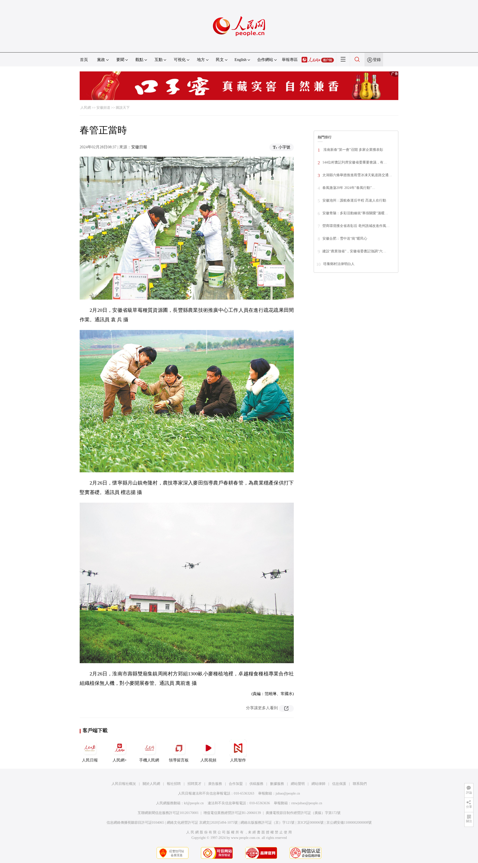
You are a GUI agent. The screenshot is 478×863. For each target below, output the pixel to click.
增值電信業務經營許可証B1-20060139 (232, 813)
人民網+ (120, 760)
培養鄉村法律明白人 (339, 264)
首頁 (84, 59)
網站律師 (318, 784)
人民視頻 (208, 760)
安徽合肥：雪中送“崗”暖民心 (344, 238)
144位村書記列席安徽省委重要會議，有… (354, 162)
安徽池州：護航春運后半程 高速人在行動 (354, 200)
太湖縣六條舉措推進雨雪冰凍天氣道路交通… (357, 175)
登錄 (377, 59)
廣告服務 (215, 784)
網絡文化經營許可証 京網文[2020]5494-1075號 (202, 822)
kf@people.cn (194, 803)
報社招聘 (174, 784)
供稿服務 (256, 784)
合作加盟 (236, 784)
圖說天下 (123, 107)
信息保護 (339, 784)
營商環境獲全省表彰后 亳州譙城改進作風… (356, 226)
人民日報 (90, 760)
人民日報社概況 (124, 784)
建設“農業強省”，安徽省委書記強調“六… (354, 251)
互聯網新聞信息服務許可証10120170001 (168, 813)
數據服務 (277, 784)
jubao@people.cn (288, 793)
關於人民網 (151, 784)
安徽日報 (139, 147)
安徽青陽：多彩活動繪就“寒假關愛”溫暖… (355, 213)
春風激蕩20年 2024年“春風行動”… (348, 188)
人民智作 (238, 760)
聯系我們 (360, 784)
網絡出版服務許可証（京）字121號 (267, 822)
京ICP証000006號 (310, 822)
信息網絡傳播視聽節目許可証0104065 (135, 822)
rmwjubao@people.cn (306, 803)
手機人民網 (149, 760)
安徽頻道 (103, 107)
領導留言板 (179, 760)
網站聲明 (298, 784)
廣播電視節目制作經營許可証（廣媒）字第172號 (303, 813)
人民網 (85, 107)
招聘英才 (194, 784)
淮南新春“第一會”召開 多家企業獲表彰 (352, 150)
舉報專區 (290, 59)
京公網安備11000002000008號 (349, 822)
